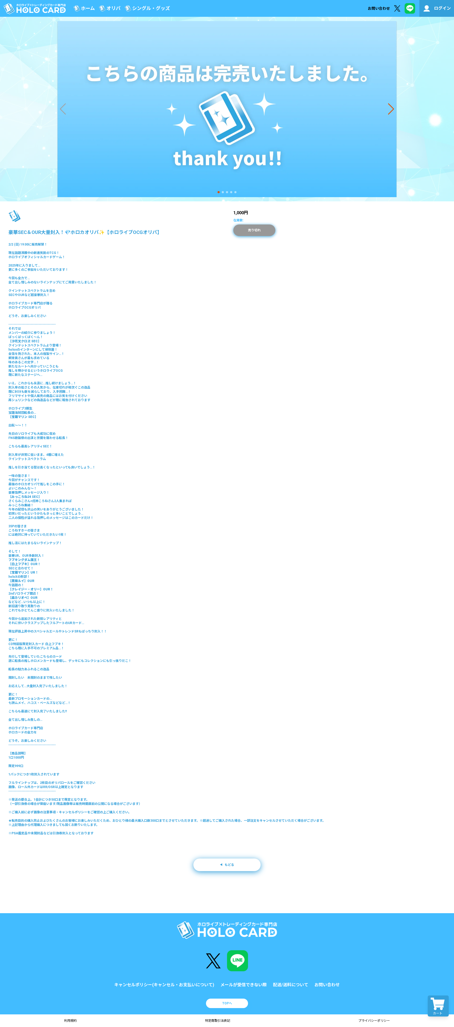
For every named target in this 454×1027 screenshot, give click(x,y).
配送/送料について (290, 984)
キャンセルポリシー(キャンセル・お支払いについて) (164, 984)
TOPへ (227, 1003)
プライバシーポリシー (374, 1021)
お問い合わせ (379, 8)
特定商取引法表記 (217, 1021)
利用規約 (70, 1021)
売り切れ (254, 230)
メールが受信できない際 (243, 984)
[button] (219, 192)
